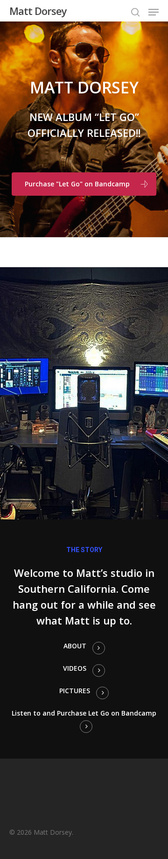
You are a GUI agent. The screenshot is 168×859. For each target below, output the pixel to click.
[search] (135, 12)
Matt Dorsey (38, 11)
